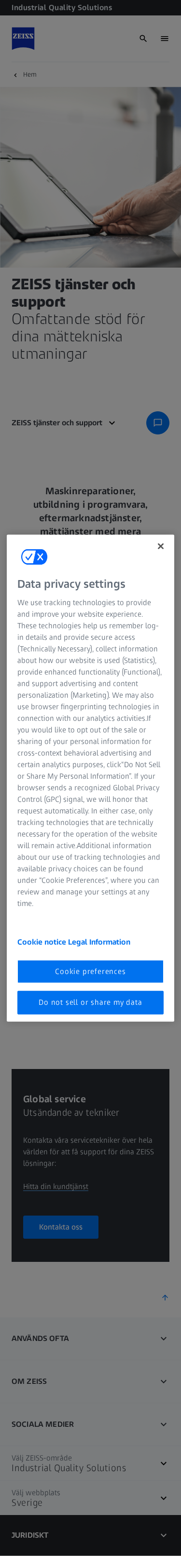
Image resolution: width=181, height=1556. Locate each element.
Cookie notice (42, 942)
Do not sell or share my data (90, 1002)
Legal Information (99, 942)
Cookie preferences (90, 971)
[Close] (160, 545)
